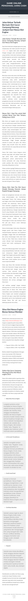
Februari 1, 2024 (6, 35)
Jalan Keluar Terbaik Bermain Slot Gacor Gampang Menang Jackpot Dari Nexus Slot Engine (13, 27)
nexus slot (5, 50)
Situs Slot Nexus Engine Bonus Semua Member (12, 310)
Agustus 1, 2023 (6, 314)
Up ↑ (14, 597)
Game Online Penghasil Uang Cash (14, 4)
